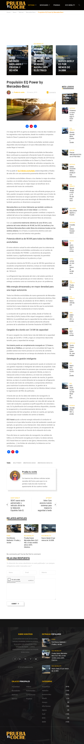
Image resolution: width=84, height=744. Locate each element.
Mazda (72, 241)
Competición (30, 694)
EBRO (71, 313)
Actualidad (16, 686)
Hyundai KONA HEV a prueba (72, 411)
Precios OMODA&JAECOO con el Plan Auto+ (75, 154)
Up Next (49, 498)
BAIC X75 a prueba (72, 333)
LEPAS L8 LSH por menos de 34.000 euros (72, 267)
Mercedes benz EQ (45, 463)
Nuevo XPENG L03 (72, 303)
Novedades (44, 5)
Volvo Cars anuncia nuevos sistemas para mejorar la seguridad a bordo (45, 505)
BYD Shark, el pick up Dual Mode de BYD (72, 392)
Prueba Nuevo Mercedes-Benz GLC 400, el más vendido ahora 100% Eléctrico (42, 59)
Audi (43, 714)
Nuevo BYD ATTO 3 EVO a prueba (72, 370)
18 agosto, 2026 (40, 46)
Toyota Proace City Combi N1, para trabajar (72, 350)
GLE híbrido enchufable (26, 171)
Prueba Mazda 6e (72, 287)
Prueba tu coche (19, 92)
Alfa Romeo (46, 706)
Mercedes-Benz (31, 12)
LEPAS (71, 259)
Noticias (31, 5)
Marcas (21, 12)
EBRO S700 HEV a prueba (72, 318)
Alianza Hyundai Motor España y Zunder (72, 137)
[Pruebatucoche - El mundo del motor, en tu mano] (16, 5)
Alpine (44, 710)
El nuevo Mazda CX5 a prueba (72, 247)
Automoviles (30, 690)
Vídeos (28, 686)
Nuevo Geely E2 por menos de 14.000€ (66, 65)
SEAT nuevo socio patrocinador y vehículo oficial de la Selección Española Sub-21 (18, 505)
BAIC (71, 329)
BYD (71, 363)
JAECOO (72, 150)
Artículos (45, 690)
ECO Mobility (70, 5)
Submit (14, 603)
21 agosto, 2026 (20, 55)
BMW (44, 722)
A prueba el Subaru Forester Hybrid (72, 229)
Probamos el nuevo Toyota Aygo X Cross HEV (73, 115)
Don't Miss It (15, 498)
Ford (11, 55)
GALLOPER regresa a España (73, 213)
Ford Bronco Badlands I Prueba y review (16, 64)
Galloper (72, 208)
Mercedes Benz (30, 463)
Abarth (44, 698)
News (14, 12)
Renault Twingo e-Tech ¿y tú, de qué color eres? (72, 194)
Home (8, 12)
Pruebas (56, 5)
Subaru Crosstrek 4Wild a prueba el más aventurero (73, 171)
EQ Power (17, 463)
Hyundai (72, 406)
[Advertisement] (42, 29)
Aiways (44, 702)
